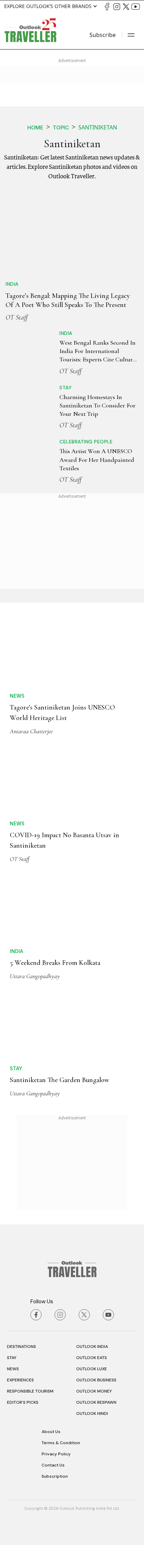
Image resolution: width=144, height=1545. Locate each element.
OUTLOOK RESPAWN (96, 1402)
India (12, 284)
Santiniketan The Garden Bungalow (59, 1080)
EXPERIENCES (20, 1380)
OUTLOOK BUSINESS (96, 1380)
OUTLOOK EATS (91, 1357)
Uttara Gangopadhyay (35, 976)
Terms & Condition (61, 1443)
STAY (11, 1357)
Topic (61, 127)
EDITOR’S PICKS (22, 1402)
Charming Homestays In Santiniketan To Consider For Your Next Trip (97, 405)
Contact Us (53, 1465)
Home (35, 127)
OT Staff (17, 317)
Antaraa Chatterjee (31, 731)
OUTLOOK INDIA (92, 1346)
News (17, 696)
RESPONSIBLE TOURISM (30, 1391)
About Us (51, 1431)
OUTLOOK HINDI (92, 1413)
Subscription (55, 1476)
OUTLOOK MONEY (94, 1391)
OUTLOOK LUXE (91, 1369)
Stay (65, 387)
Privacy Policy (56, 1454)
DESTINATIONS (21, 1346)
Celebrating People (86, 441)
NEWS (13, 1369)
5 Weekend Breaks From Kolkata (55, 963)
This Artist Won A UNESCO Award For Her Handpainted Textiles (96, 459)
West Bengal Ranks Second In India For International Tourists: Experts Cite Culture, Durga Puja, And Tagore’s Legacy (98, 359)
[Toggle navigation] (131, 35)
